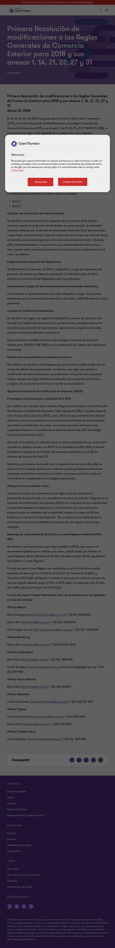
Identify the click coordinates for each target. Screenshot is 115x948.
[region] (57, 163)
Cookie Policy (17, 170)
